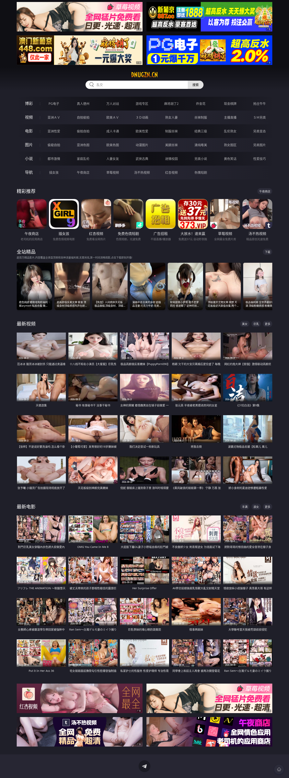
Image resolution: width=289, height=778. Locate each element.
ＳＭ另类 (259, 117)
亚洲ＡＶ (54, 117)
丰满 (245, 507)
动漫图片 (142, 145)
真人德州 (83, 103)
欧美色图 (112, 145)
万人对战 (112, 103)
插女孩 (54, 172)
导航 (29, 172)
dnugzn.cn (144, 75)
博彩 (29, 103)
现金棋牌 (230, 103)
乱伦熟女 (230, 131)
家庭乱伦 (83, 159)
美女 (245, 324)
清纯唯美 (200, 145)
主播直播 (230, 117)
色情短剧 (200, 172)
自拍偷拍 (83, 117)
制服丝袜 (171, 131)
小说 (29, 158)
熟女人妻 (171, 117)
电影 (29, 131)
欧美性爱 (142, 131)
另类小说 (200, 159)
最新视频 (26, 323)
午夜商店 (83, 172)
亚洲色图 (83, 145)
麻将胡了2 (171, 103)
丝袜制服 (200, 117)
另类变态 (259, 131)
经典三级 (200, 131)
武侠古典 (142, 159)
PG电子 (54, 103)
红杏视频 (171, 172)
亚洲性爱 (54, 131)
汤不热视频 (142, 172)
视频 (29, 117)
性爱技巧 (259, 159)
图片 (29, 144)
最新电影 (26, 506)
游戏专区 (142, 103)
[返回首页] (279, 769)
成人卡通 (112, 131)
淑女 (256, 507)
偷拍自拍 (83, 131)
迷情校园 (171, 159)
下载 (267, 252)
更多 (267, 324)
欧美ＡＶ (112, 117)
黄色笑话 (230, 159)
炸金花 (200, 103)
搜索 (195, 85)
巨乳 (256, 324)
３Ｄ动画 (142, 117)
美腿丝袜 (171, 145)
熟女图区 (230, 145)
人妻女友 (112, 159)
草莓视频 (112, 172)
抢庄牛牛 (259, 103)
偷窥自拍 (54, 145)
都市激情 (54, 159)
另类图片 (259, 145)
